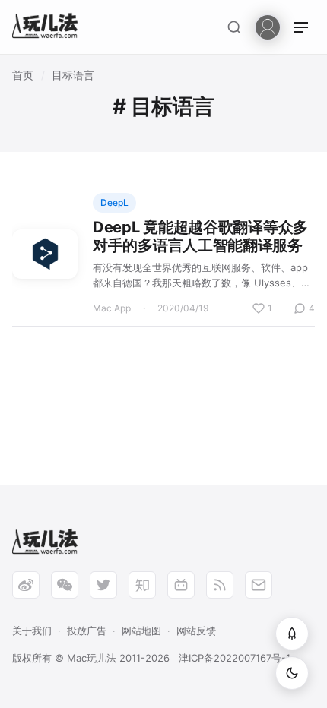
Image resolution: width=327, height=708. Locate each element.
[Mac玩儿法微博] (26, 585)
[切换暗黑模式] (292, 673)
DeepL (114, 202)
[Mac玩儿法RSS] (219, 585)
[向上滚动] (292, 633)
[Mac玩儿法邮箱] (258, 585)
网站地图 (141, 630)
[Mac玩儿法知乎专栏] (142, 585)
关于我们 (32, 630)
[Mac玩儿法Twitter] (103, 585)
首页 (22, 74)
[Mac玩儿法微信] (64, 585)
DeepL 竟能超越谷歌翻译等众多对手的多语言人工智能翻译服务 (200, 236)
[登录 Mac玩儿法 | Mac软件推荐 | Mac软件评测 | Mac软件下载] (267, 26)
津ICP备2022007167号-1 (234, 658)
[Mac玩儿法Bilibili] (181, 585)
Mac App (112, 308)
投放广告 (86, 630)
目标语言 (73, 74)
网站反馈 (196, 630)
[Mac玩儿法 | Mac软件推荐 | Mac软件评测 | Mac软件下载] (49, 27)
